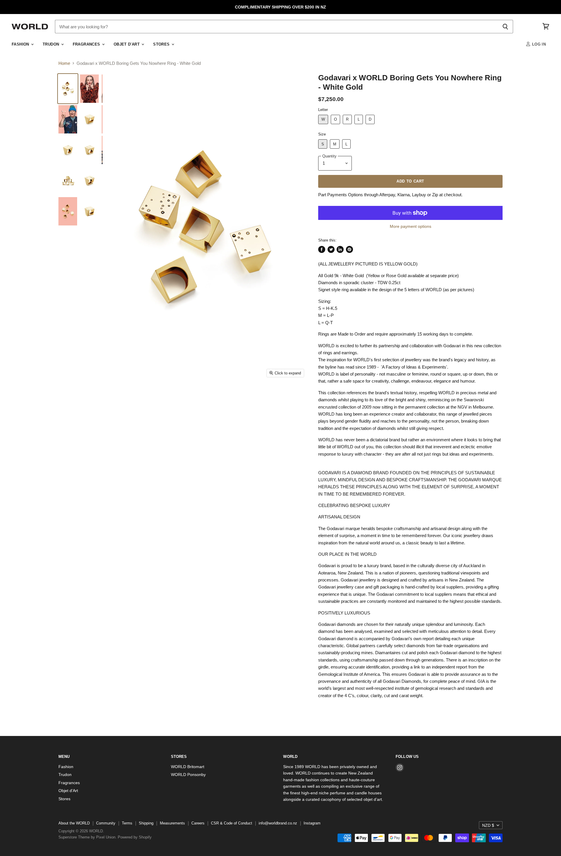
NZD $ (488, 825)
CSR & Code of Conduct (231, 823)
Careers (198, 823)
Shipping (146, 823)
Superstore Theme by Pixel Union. (87, 837)
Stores (162, 44)
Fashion (21, 44)
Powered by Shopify (135, 837)
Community (105, 823)
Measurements (172, 823)
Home (64, 63)
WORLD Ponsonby (188, 774)
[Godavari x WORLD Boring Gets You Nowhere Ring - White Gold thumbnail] (68, 88)
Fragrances (87, 44)
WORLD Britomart (187, 766)
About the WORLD (74, 823)
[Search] (505, 26)
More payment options (410, 226)
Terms (127, 823)
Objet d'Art (127, 44)
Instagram (312, 823)
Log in (538, 44)
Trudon (51, 44)
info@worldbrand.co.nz (278, 823)
